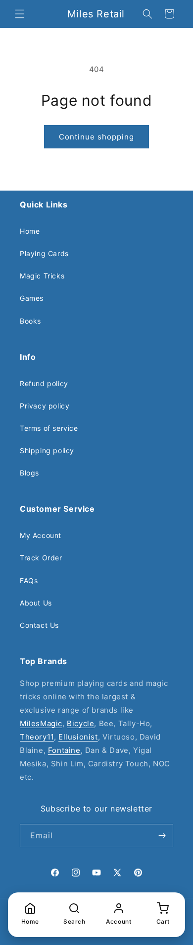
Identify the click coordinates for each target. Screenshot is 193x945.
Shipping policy (47, 450)
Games (32, 298)
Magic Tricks (42, 275)
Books (30, 321)
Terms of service (49, 428)
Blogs (29, 473)
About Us (36, 603)
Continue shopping (96, 136)
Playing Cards (44, 253)
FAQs (29, 580)
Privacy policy (44, 406)
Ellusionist (78, 737)
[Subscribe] (162, 835)
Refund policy (44, 383)
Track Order (41, 557)
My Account (40, 535)
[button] (20, 14)
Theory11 (37, 737)
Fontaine (64, 750)
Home (30, 231)
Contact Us (39, 625)
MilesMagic (41, 723)
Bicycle (80, 723)
